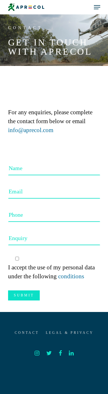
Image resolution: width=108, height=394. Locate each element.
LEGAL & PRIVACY (70, 333)
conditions (71, 276)
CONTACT (27, 333)
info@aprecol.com (30, 130)
